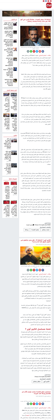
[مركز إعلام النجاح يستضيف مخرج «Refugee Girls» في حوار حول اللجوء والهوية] (14, 115)
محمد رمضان (45, 230)
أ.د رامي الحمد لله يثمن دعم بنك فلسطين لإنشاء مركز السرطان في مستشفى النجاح (7, 104)
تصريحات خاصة (13, 179)
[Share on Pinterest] (34, 51)
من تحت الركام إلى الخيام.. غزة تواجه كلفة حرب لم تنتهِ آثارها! (14, 190)
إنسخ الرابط (29, 225)
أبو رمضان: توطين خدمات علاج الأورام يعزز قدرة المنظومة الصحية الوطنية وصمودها (8, 25)
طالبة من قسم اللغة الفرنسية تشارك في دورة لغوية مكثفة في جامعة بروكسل (7, 123)
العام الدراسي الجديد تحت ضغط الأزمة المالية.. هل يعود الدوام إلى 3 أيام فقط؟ (14, 210)
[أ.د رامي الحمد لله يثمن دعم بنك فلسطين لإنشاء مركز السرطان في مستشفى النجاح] (6, 94)
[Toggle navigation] (44, 1)
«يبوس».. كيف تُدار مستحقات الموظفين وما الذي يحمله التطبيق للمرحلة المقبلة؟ (7, 192)
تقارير (15, 135)
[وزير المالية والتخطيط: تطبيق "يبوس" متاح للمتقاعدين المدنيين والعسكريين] (15, 49)
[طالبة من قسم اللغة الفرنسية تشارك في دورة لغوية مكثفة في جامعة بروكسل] (6, 115)
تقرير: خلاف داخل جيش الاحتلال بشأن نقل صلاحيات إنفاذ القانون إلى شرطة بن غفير (7, 156)
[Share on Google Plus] (40, 51)
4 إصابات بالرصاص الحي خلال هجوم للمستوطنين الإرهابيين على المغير (8, 34)
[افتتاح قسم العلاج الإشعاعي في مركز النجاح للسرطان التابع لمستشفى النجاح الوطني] (15, 41)
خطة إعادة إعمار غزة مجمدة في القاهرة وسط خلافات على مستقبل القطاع (7, 168)
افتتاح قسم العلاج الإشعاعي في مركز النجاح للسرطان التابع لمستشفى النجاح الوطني (8, 42)
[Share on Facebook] (43, 51)
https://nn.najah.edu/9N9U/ (43, 377)
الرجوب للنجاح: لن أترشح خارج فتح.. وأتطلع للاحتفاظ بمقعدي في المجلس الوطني (7, 210)
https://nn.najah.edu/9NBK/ (43, 225)
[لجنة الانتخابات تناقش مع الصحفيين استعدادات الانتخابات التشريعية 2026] (15, 59)
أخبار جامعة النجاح (12, 90)
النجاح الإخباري (49, 5)
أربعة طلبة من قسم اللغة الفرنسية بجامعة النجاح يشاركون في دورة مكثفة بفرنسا (14, 103)
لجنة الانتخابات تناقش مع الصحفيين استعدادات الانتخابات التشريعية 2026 (9, 61)
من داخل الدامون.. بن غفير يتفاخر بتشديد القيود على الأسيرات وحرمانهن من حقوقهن (7, 143)
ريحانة (26, 230)
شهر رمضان (36, 381)
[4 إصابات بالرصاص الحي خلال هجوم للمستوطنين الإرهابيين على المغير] (15, 32)
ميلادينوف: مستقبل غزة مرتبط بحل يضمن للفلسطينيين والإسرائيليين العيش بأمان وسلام (8, 72)
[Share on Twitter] (37, 51)
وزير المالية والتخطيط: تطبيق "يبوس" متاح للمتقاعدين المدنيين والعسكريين (8, 51)
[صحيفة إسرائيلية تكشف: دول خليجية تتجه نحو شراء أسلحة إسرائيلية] (15, 80)
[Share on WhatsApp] (31, 51)
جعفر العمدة (35, 230)
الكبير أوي (46, 381)
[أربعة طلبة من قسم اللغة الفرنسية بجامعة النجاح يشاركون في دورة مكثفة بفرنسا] (14, 94)
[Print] (28, 51)
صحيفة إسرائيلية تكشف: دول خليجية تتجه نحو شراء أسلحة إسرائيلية (9, 82)
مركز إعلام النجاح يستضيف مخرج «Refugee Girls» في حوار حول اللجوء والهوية (14, 124)
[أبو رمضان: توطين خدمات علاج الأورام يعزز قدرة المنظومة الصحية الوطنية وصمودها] (15, 24)
